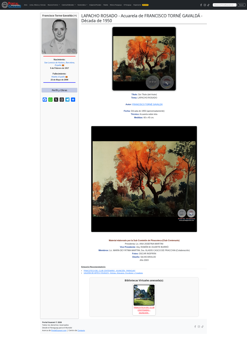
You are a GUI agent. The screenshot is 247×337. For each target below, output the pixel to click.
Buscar (241, 5)
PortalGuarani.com (59, 330)
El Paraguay (127, 5)
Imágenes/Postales (95, 5)
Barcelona (70, 62)
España (58, 65)
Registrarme (140, 5)
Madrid (54, 77)
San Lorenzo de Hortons (54, 62)
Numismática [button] (82, 5)
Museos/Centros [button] (53, 5)
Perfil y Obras (59, 90)
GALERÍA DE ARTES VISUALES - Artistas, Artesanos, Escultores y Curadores (113, 273)
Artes (25, 5)
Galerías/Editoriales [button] (68, 5)
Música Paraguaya (116, 5)
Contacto (81, 330)
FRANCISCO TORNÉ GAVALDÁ (147, 104)
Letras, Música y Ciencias (37, 5)
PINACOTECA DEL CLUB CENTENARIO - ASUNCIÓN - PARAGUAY (109, 271)
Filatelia (105, 5)
